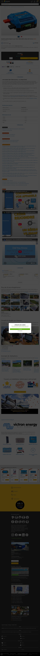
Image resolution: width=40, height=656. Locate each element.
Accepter (20, 329)
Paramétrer (20, 330)
